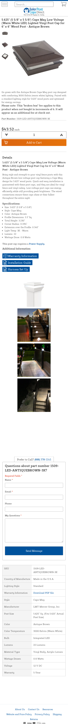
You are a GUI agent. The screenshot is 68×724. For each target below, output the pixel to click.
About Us (20, 709)
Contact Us (33, 709)
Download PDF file (43, 592)
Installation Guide (19, 262)
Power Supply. (37, 243)
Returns (34, 719)
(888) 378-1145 (42, 459)
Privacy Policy (42, 714)
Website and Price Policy (19, 714)
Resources (48, 709)
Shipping (57, 714)
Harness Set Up (18, 269)
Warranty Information (22, 256)
